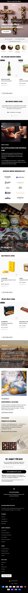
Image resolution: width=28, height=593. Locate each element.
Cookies (3, 571)
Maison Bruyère (4, 321)
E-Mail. (19, 509)
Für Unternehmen (5, 548)
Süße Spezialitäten (5, 532)
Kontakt (2, 555)
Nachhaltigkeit (4, 521)
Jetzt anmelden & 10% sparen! (14, 471)
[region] (14, 492)
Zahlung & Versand (5, 553)
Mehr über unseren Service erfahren (9, 431)
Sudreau (21, 79)
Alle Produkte (4, 214)
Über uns (3, 516)
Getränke (3, 541)
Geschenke (3, 530)
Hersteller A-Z (4, 519)
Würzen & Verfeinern (5, 539)
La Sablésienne (4, 278)
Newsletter (3, 523)
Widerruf (3, 569)
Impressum (3, 562)
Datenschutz (4, 566)
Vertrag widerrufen (6, 575)
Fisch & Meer (4, 537)
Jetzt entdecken (6, 31)
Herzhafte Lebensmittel (6, 535)
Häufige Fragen (4, 550)
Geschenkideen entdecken (7, 412)
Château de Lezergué (5, 79)
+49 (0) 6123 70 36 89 (8, 509)
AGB (2, 564)
